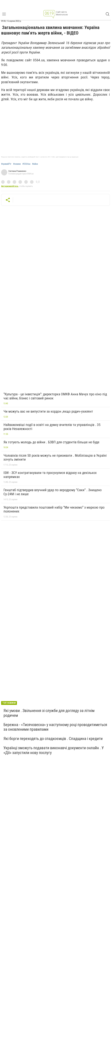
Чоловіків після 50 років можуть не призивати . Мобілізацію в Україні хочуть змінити (55, 457)
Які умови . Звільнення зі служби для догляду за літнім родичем (49, 713)
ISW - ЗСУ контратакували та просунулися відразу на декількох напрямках (50, 475)
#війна (35, 164)
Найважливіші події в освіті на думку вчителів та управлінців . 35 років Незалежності (51, 427)
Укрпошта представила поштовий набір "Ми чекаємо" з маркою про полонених (53, 509)
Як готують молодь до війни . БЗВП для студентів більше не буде (51, 442)
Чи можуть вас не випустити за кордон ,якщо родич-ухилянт (48, 411)
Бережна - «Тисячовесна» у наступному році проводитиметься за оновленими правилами (55, 727)
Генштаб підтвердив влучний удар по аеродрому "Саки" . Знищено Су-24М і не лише (52, 492)
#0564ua (26, 164)
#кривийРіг (6, 164)
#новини (17, 164)
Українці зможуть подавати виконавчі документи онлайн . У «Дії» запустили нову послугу (53, 750)
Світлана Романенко (17, 171)
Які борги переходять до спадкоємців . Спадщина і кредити (53, 738)
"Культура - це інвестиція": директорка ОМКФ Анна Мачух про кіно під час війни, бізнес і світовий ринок (55, 396)
